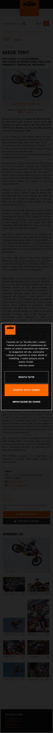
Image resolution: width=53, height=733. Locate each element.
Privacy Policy (23, 365)
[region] (26, 366)
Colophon (31, 365)
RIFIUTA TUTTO (26, 377)
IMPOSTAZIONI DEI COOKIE (26, 401)
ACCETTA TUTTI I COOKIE (26, 389)
